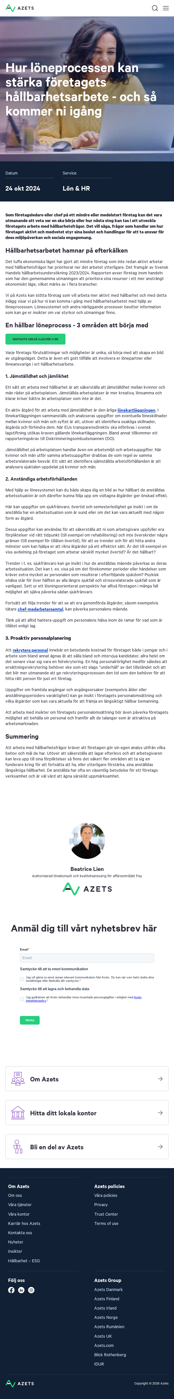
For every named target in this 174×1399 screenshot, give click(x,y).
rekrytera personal (30, 650)
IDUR (99, 1364)
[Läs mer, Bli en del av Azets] (160, 1146)
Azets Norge (106, 1317)
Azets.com (104, 1345)
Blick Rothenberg (110, 1355)
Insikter (15, 1251)
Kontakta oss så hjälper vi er (35, 339)
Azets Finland (106, 1299)
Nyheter (15, 1242)
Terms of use (106, 1223)
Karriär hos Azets (24, 1223)
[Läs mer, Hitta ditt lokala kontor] (160, 1112)
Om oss (15, 1195)
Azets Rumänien (109, 1327)
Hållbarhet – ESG (24, 1261)
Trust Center (106, 1214)
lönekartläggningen (136, 410)
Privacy (101, 1205)
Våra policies (105, 1195)
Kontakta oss (20, 1233)
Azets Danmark (108, 1289)
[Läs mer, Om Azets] (160, 1078)
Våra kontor (19, 1214)
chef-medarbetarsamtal (40, 609)
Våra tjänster (20, 1205)
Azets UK (103, 1336)
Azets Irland (105, 1308)
